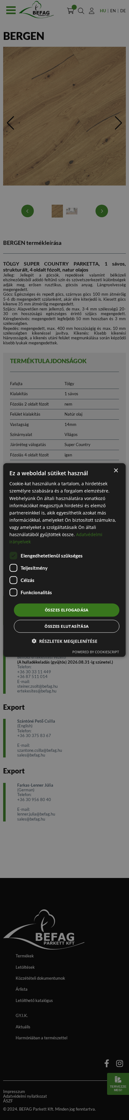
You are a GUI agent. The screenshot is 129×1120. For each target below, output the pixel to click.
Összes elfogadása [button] (67, 610)
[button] (64, 640)
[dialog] (64, 560)
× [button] (115, 470)
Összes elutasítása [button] (66, 626)
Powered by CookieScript (95, 651)
